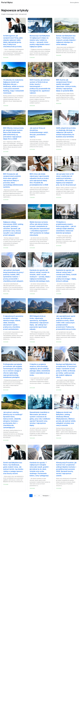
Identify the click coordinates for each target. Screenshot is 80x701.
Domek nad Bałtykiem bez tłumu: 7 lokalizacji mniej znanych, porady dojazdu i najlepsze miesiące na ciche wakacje (66, 40)
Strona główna (74, 2)
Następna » (46, 495)
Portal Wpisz (7, 2)
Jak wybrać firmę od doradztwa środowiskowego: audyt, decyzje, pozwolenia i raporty (39, 132)
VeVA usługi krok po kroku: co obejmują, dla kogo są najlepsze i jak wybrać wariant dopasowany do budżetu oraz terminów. (66, 132)
